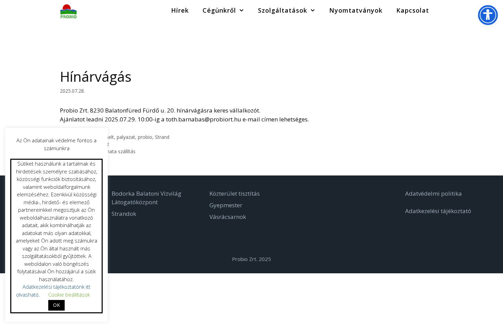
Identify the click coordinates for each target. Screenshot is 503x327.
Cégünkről (219, 10)
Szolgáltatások (282, 10)
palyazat (126, 137)
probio (145, 137)
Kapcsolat (412, 10)
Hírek (180, 10)
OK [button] (56, 305)
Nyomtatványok (356, 10)
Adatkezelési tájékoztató (438, 211)
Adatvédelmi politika (433, 193)
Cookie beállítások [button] (69, 294)
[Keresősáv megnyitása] (446, 10)
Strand (162, 137)
